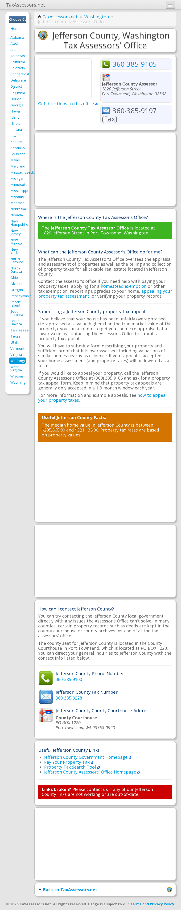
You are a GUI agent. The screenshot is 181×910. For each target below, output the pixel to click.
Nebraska (18, 208)
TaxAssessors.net (60, 16)
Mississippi (18, 190)
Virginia (16, 354)
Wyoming (17, 382)
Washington (18, 360)
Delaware (18, 80)
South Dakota (16, 322)
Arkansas (17, 55)
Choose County (17, 19)
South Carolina (16, 313)
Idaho (15, 117)
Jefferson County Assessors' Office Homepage (90, 772)
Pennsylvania (18, 295)
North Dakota (16, 270)
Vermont (17, 348)
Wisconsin (18, 376)
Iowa (14, 135)
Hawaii (15, 111)
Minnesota (18, 184)
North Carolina (16, 260)
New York (14, 251)
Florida (15, 99)
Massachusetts (18, 172)
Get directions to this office (66, 103)
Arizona (16, 49)
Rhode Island (15, 303)
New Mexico (16, 241)
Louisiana (17, 154)
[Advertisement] (105, 169)
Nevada (16, 215)
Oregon (16, 289)
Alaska (15, 43)
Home (15, 28)
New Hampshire (18, 223)
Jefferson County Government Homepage (86, 757)
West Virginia (16, 368)
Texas (15, 336)
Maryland (17, 166)
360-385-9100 (69, 679)
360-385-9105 (134, 64)
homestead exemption (124, 286)
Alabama (17, 37)
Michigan (17, 178)
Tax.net (25, 5)
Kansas (16, 141)
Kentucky (17, 147)
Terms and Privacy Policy (152, 904)
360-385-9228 (69, 698)
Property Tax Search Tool (70, 767)
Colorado (17, 68)
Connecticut (18, 74)
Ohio (14, 277)
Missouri (17, 196)
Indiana (16, 129)
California (17, 61)
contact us (97, 789)
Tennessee (18, 330)
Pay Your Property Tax (67, 762)
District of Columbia (17, 89)
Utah (14, 342)
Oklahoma (18, 283)
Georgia (16, 105)
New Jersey (15, 232)
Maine (15, 160)
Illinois (15, 123)
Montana (17, 202)
